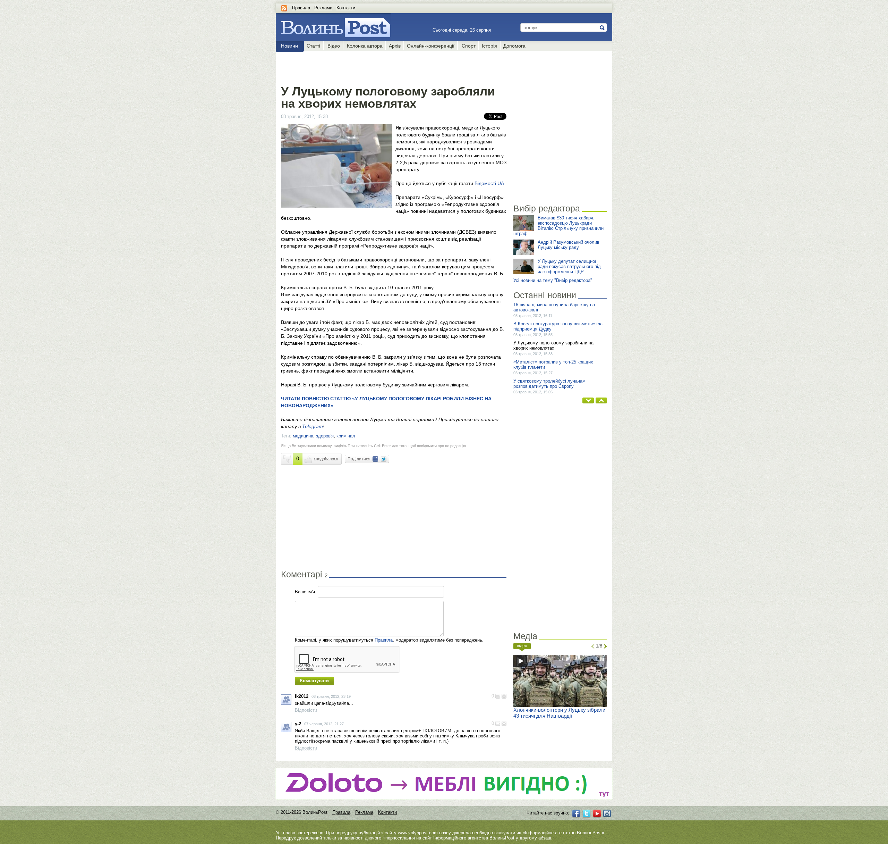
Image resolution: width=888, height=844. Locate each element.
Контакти (345, 7)
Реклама (323, 7)
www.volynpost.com (418, 832)
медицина (303, 435)
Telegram (312, 426)
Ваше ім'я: (305, 591)
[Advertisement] (393, 66)
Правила (301, 7)
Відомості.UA (489, 183)
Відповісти (306, 710)
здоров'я (325, 435)
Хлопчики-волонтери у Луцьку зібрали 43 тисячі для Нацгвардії (559, 713)
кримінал (345, 435)
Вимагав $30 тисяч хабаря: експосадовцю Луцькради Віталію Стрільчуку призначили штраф (558, 225)
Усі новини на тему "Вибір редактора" (552, 280)
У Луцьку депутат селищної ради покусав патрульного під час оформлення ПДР (569, 266)
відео (522, 645)
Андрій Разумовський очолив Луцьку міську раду (568, 245)
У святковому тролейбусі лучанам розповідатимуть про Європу (549, 383)
